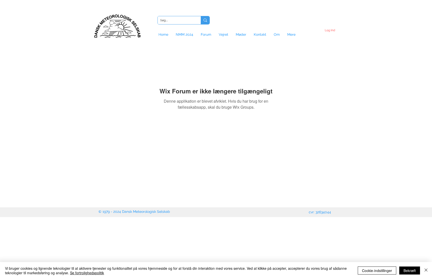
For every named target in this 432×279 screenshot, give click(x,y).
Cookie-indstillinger (377, 270)
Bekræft (410, 270)
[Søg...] (205, 20)
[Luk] (426, 270)
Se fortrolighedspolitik (87, 272)
